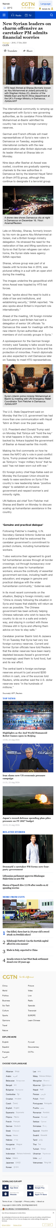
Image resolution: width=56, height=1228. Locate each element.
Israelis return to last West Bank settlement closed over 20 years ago (27, 960)
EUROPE (31, 1015)
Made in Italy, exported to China (22, 950)
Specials (31, 1005)
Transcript (32, 1010)
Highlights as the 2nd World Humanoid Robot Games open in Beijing (25, 734)
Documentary (33, 1047)
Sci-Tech (6, 1005)
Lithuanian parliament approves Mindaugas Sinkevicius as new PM (23, 877)
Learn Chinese (34, 1020)
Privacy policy (29, 1201)
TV (30, 15)
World (4, 990)
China (4, 985)
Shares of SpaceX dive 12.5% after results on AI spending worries (25, 886)
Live (29, 995)
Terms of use (7, 1201)
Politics (5, 995)
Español (5, 1047)
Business (6, 1000)
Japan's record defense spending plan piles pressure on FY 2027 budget (27, 819)
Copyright (18, 1201)
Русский (31, 1042)
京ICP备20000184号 (29, 1205)
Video (30, 990)
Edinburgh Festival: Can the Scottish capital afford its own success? (27, 942)
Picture (31, 985)
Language (46, 3)
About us (40, 1201)
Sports (5, 1015)
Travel (4, 1025)
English (5, 1042)
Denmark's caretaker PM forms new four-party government (26, 868)
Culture (5, 1010)
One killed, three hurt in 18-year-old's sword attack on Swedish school (28, 933)
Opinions (6, 1020)
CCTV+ (31, 1052)
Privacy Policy (6, 1225)
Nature (5, 1030)
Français (5, 1052)
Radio (18, 15)
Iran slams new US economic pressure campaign (24, 777)
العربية (4, 1057)
